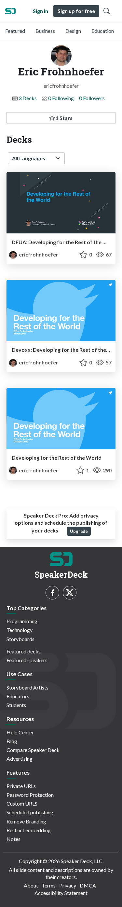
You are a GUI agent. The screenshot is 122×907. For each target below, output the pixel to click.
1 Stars (64, 118)
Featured (15, 31)
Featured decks (24, 651)
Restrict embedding (29, 830)
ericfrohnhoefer (38, 254)
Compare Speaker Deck (33, 750)
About (31, 885)
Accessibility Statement (61, 893)
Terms (49, 885)
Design (73, 31)
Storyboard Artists (27, 687)
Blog (12, 741)
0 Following (61, 98)
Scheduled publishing (30, 812)
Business (45, 31)
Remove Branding (26, 821)
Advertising (20, 759)
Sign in (40, 11)
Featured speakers (27, 660)
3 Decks (28, 98)
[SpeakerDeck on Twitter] (69, 592)
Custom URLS (22, 803)
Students (16, 705)
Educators (18, 696)
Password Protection (30, 795)
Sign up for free (76, 11)
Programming (22, 621)
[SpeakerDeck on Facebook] (52, 592)
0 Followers (92, 98)
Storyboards (20, 639)
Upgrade (79, 531)
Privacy (67, 885)
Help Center (20, 732)
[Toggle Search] (106, 11)
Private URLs (21, 786)
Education (102, 31)
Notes (13, 839)
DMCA (88, 885)
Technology (20, 630)
